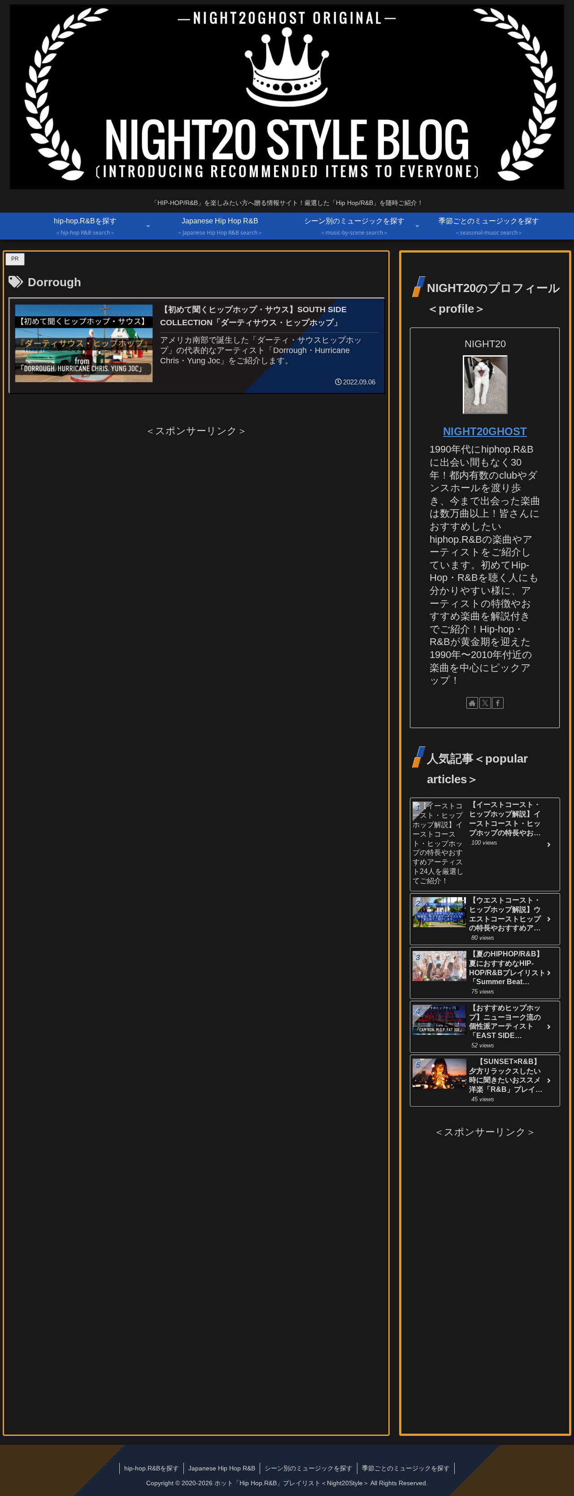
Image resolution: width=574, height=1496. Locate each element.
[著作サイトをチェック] (472, 703)
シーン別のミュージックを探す (308, 1468)
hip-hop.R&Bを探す (151, 1468)
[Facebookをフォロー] (498, 703)
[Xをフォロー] (485, 703)
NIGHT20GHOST (485, 431)
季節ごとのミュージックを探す (406, 1468)
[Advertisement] (196, 502)
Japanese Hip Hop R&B (221, 1468)
